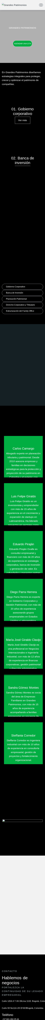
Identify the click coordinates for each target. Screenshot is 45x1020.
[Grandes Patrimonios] (14, 5)
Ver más (22, 120)
